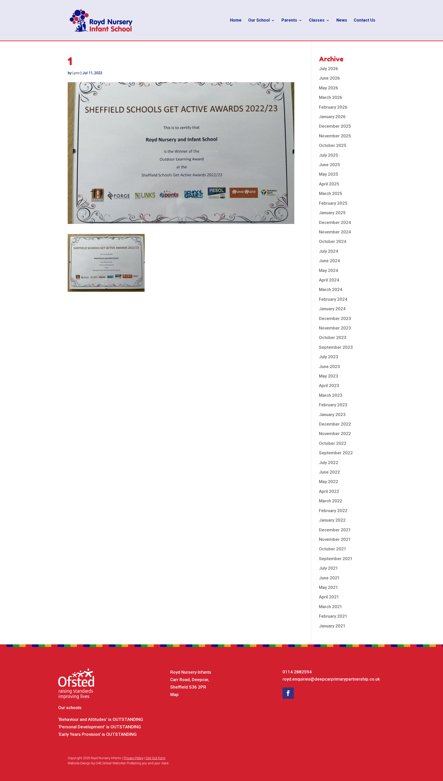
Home (235, 20)
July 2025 (328, 155)
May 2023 (328, 376)
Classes (317, 20)
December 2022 (335, 424)
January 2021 (332, 625)
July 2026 (328, 68)
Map (174, 694)
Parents (289, 20)
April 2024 (329, 280)
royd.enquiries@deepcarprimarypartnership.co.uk (331, 679)
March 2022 (330, 500)
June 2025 (329, 164)
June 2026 (329, 78)
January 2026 (332, 116)
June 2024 (329, 260)
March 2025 (330, 193)
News (341, 20)
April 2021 (329, 596)
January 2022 (332, 520)
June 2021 (329, 577)
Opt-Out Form (155, 758)
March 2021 (330, 606)
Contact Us (364, 20)
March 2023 (330, 395)
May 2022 (328, 481)
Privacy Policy (133, 758)
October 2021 (332, 548)
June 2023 (329, 366)
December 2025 (335, 126)
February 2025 (333, 203)
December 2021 (335, 529)
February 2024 (333, 299)
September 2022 (336, 452)
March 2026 (330, 97)
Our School (259, 20)
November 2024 (335, 231)
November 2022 (335, 433)
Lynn (76, 73)
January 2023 (332, 414)
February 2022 (333, 510)
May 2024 (328, 270)
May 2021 (328, 587)
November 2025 (335, 135)
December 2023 (335, 318)
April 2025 (329, 183)
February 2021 (333, 616)
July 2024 (328, 251)
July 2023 (328, 356)
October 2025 (332, 145)
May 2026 (328, 87)
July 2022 (328, 462)
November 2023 (335, 328)
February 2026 (333, 107)
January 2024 (332, 308)
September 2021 (336, 558)
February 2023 (333, 404)
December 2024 (335, 222)
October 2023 (332, 337)
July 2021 (328, 568)
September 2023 (336, 347)
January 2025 (332, 212)
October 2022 (332, 443)
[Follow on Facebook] (288, 693)
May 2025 (328, 174)
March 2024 (330, 289)
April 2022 (329, 491)
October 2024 (332, 241)
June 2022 (329, 472)
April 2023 (329, 385)
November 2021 (335, 539)
